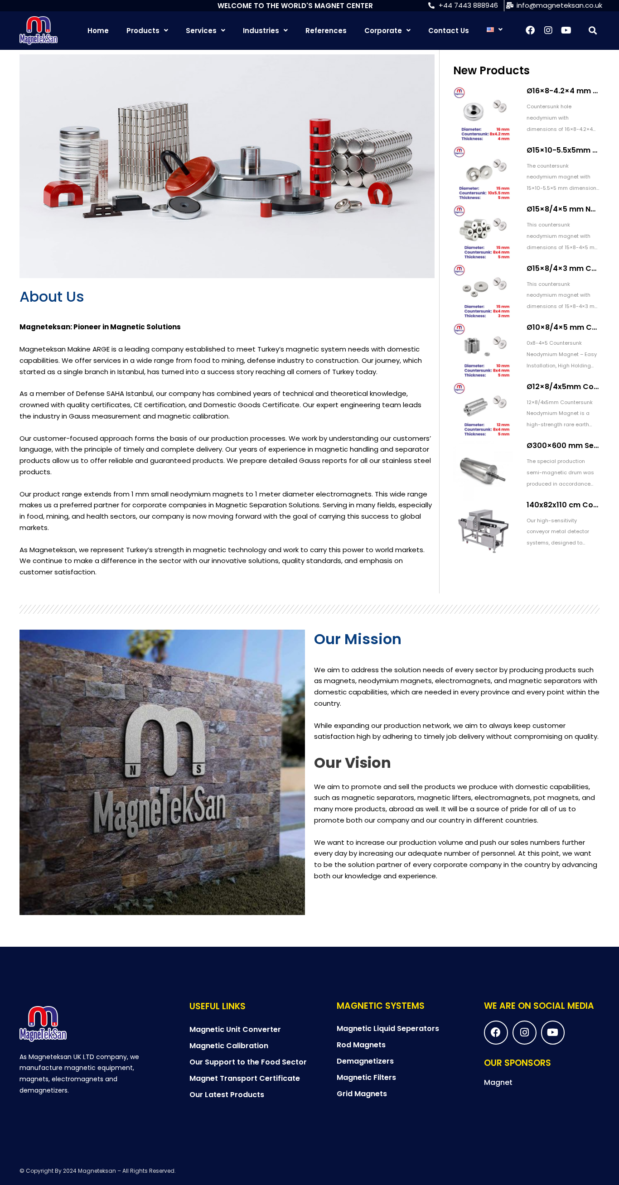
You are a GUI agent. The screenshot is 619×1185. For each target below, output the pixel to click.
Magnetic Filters (366, 1077)
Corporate (383, 30)
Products (143, 30)
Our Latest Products (226, 1094)
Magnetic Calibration (228, 1045)
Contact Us (448, 30)
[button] (592, 30)
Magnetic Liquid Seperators (388, 1028)
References (326, 30)
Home (98, 30)
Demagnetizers (365, 1061)
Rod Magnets (361, 1045)
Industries (261, 30)
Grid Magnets (362, 1094)
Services (201, 30)
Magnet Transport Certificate (244, 1078)
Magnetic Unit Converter (235, 1029)
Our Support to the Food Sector (248, 1062)
